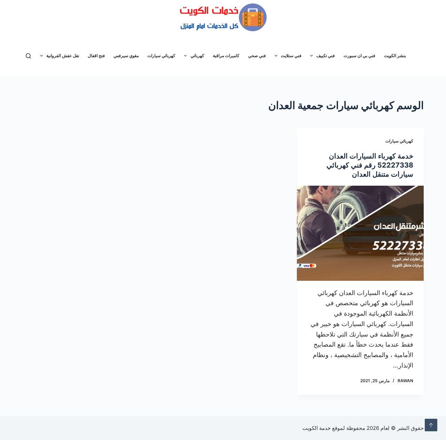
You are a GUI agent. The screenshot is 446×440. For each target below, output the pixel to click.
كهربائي (197, 55)
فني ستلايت (291, 55)
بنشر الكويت (395, 55)
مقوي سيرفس (126, 55)
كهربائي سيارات (161, 55)
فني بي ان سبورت (359, 55)
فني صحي (257, 55)
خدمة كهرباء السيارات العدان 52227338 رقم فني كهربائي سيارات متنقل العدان (369, 165)
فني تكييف (325, 55)
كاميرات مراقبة (226, 55)
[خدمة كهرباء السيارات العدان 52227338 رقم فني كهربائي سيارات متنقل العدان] (360, 233)
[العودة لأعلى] (431, 425)
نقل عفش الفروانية (62, 55)
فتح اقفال (96, 55)
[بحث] (28, 56)
